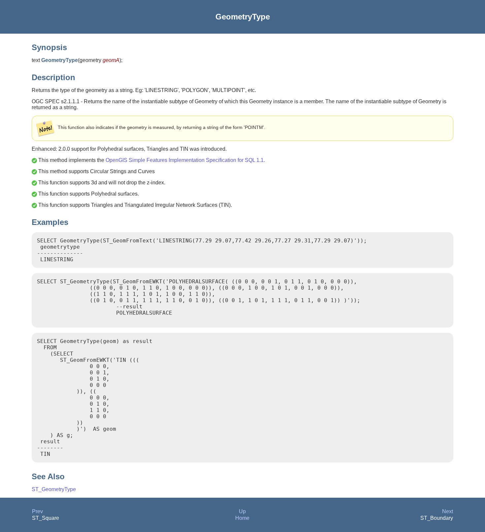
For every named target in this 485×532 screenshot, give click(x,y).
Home (242, 518)
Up (242, 511)
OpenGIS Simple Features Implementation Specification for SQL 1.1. (185, 160)
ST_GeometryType (54, 489)
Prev (37, 511)
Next (447, 511)
